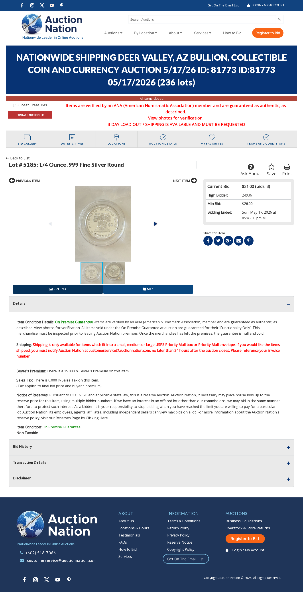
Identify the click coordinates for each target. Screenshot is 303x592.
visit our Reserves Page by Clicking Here (74, 417)
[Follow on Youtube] (52, 5)
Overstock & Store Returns (248, 528)
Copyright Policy (180, 549)
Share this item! (214, 233)
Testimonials (129, 535)
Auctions (112, 33)
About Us (126, 520)
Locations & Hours (133, 528)
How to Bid (232, 33)
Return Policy (178, 528)
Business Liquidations (244, 520)
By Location (144, 33)
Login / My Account (268, 5)
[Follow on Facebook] (22, 5)
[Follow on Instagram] (32, 5)
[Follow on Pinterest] (62, 5)
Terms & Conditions (183, 520)
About (174, 33)
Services (201, 33)
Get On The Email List (223, 5)
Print (287, 174)
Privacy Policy (178, 535)
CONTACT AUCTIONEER (30, 115)
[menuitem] (112, 32)
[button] (103, 224)
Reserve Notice (179, 542)
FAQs (122, 542)
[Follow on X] (42, 5)
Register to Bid (268, 33)
